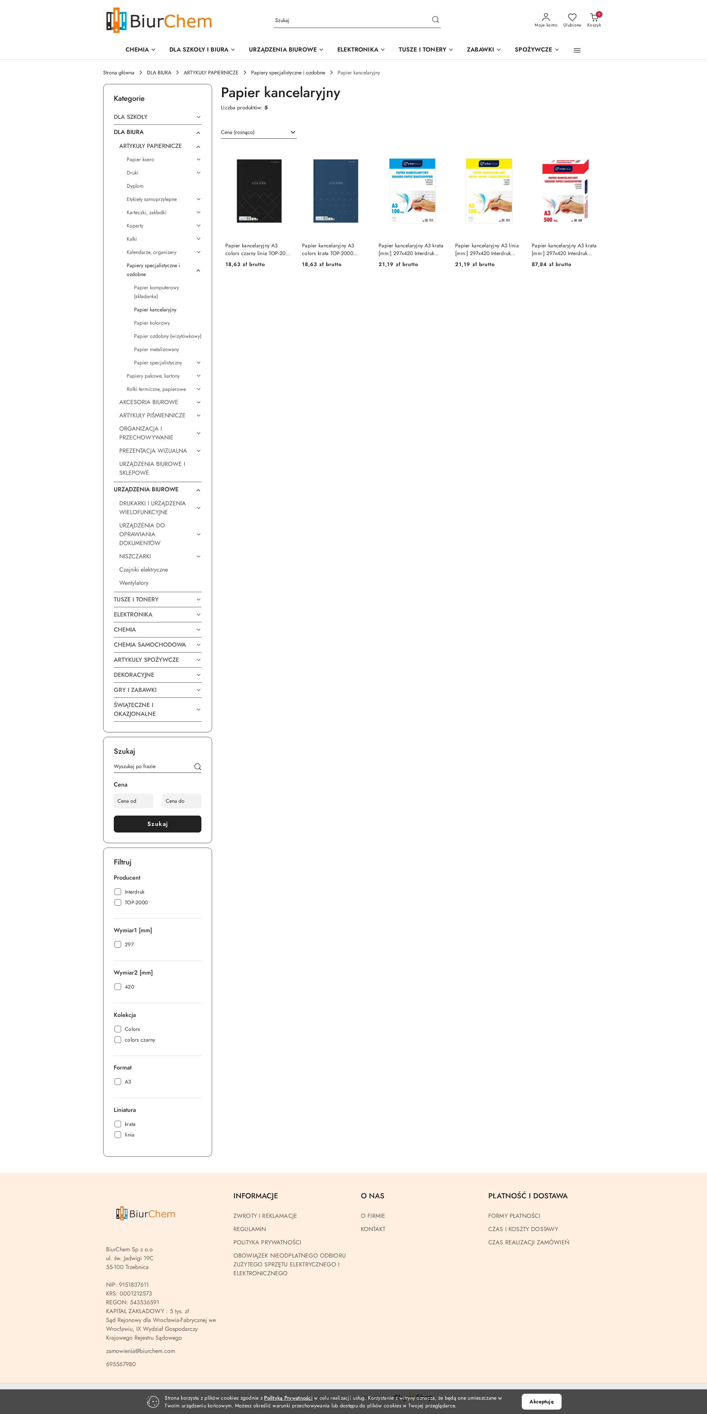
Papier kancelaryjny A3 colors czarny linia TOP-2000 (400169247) (258, 249)
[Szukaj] (197, 767)
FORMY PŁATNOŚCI (514, 1216)
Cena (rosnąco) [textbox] (237, 132)
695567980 (121, 1364)
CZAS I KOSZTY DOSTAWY (523, 1229)
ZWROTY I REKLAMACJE (265, 1216)
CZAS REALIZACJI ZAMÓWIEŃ (528, 1242)
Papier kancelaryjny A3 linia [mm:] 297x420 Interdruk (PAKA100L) (487, 249)
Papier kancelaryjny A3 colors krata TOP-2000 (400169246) (328, 249)
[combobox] (259, 132)
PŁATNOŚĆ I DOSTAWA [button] (528, 1196)
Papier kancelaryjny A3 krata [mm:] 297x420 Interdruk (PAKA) (564, 249)
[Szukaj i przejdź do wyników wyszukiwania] (435, 20)
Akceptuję (541, 1401)
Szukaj (157, 824)
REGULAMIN (249, 1229)
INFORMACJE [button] (255, 1196)
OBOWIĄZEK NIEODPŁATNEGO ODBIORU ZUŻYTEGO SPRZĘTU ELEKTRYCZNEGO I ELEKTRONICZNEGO (289, 1264)
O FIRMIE (373, 1216)
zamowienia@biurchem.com (140, 1351)
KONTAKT (373, 1229)
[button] (286, 50)
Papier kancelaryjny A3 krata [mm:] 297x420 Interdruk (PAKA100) (411, 249)
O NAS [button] (372, 1196)
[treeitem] (157, 117)
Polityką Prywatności (288, 1397)
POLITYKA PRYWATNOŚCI (267, 1242)
